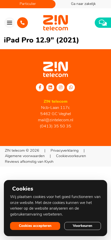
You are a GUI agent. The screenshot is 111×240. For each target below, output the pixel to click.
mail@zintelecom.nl (55, 120)
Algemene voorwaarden (25, 156)
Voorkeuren (82, 226)
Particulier (28, 4)
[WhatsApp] (71, 87)
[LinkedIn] (50, 87)
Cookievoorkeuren (71, 156)
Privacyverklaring (64, 151)
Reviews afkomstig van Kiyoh (29, 162)
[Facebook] (40, 87)
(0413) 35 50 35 (55, 126)
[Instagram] (61, 87)
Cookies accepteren (35, 226)
